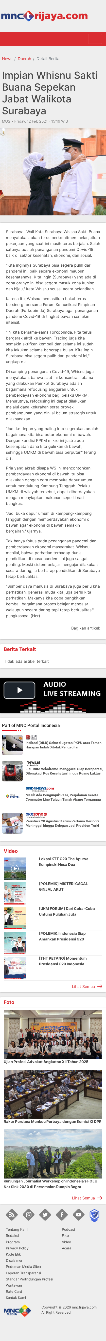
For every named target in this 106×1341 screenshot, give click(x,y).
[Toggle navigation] (95, 39)
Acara (66, 1248)
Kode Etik (13, 1254)
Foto (65, 1235)
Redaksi (12, 1235)
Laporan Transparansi (23, 1273)
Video (66, 1242)
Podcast (68, 1229)
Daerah (24, 58)
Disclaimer (14, 1260)
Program (13, 1242)
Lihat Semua (83, 986)
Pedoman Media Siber (23, 1266)
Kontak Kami (16, 1297)
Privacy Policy (17, 1248)
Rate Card (14, 1291)
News (7, 58)
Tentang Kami (17, 1229)
